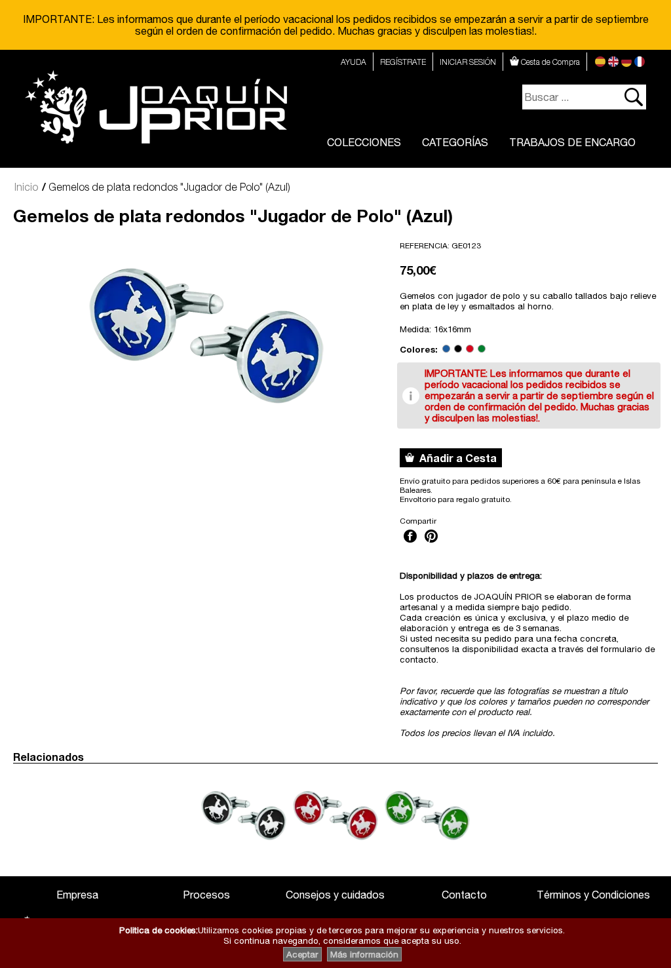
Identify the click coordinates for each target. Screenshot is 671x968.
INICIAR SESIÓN (468, 62)
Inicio (26, 187)
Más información (364, 954)
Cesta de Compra (549, 62)
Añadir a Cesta (455, 458)
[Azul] (446, 349)
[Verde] (482, 349)
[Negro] (458, 349)
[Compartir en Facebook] (410, 544)
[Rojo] (470, 349)
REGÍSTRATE (403, 62)
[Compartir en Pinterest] (431, 544)
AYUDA (353, 62)
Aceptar (302, 954)
